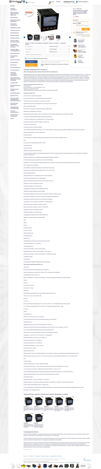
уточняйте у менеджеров (85, 36)
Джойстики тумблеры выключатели (15, 21)
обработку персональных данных (40, 58)
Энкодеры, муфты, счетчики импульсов (15, 50)
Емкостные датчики (14, 53)
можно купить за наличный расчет (79, 25)
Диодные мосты (14, 95)
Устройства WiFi (14, 82)
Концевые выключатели (13, 9)
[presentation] (24, 37)
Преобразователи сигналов (14, 90)
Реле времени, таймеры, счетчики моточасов (14, 45)
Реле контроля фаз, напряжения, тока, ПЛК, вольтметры (15, 79)
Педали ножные (14, 17)
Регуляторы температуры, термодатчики (13, 74)
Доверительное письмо (56, 456)
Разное (12, 118)
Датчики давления (14, 32)
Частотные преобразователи (14, 111)
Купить (85, 29)
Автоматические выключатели (14, 104)
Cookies (49, 462)
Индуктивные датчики (15, 27)
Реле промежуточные (15, 67)
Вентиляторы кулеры (15, 93)
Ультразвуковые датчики (14, 56)
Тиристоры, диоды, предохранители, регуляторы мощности (15, 99)
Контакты (58, 1)
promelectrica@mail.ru (83, 1)
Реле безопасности (14, 70)
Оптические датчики (15, 30)
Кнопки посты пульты (15, 59)
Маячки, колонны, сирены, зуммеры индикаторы (14, 13)
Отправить (31, 65)
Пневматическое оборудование (14, 115)
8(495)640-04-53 (69, 1)
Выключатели (13, 64)
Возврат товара (45, 456)
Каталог (12, 6)
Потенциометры (14, 62)
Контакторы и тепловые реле (13, 24)
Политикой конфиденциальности (74, 462)
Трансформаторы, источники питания (14, 108)
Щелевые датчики (14, 35)
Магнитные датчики (14, 38)
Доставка (51, 1)
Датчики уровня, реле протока (15, 86)
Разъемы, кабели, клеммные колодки (15, 41)
